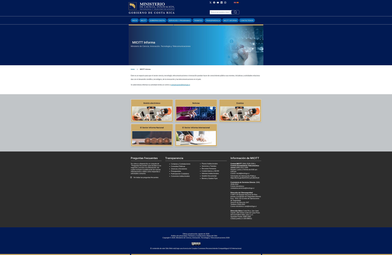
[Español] (237, 2)
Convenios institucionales (180, 176)
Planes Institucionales (210, 164)
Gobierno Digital (157, 20)
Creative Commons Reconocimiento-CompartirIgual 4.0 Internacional (216, 248)
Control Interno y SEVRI (210, 171)
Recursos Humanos (209, 168)
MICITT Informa (230, 20)
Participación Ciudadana (180, 174)
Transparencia (213, 20)
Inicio (134, 20)
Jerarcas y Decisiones (179, 169)
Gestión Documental (209, 176)
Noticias (196, 103)
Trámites (198, 20)
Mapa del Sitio (212, 236)
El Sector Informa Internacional (196, 127)
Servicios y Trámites (209, 166)
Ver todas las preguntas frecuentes (145, 177)
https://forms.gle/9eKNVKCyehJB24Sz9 (245, 178)
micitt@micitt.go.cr (242, 173)
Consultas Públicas (178, 166)
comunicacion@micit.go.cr (180, 85)
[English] (235, 2)
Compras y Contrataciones (180, 164)
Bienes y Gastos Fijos (210, 178)
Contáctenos (247, 20)
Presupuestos (176, 171)
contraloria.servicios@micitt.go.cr (242, 188)
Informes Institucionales (210, 173)
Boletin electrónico (152, 103)
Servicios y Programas (179, 20)
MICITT (143, 20)
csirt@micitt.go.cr (250, 206)
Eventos (240, 103)
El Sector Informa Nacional (152, 127)
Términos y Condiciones (197, 236)
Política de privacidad (179, 236)
